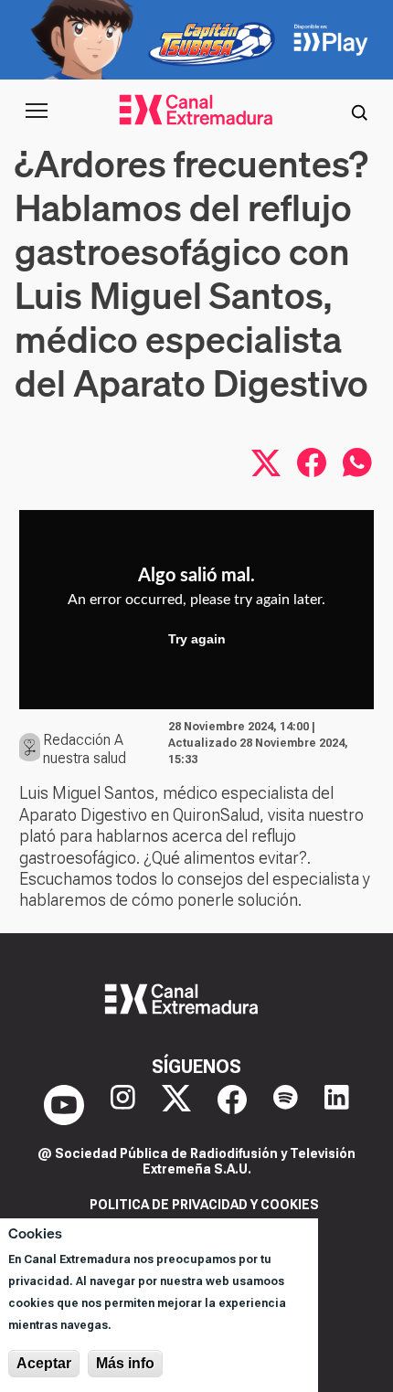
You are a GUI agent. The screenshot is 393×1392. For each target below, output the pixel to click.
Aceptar (43, 1363)
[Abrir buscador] (359, 110)
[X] (176, 1105)
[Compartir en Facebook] (311, 462)
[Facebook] (232, 1105)
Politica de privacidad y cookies (204, 1204)
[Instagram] (123, 1105)
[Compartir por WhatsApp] (357, 462)
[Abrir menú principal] (36, 110)
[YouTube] (64, 1105)
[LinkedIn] (336, 1105)
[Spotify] (285, 1105)
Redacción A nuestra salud (84, 749)
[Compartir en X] (266, 462)
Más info (125, 1363)
